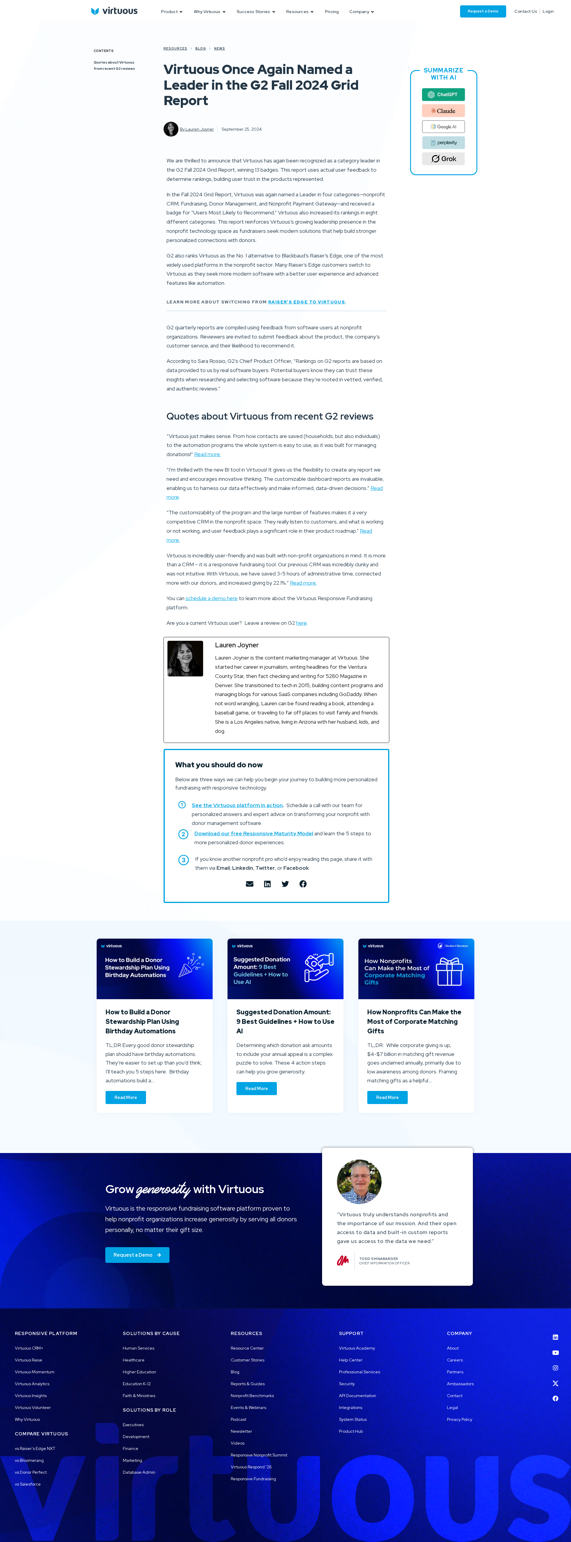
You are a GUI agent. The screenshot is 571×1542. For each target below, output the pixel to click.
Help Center (351, 1360)
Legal (452, 1407)
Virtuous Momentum (34, 1372)
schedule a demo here (212, 598)
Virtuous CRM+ (29, 1348)
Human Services (138, 1348)
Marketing (132, 1460)
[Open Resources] (312, 12)
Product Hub (351, 1431)
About (453, 1348)
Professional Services (359, 1372)
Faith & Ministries (139, 1395)
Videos (237, 1443)
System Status (353, 1419)
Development (136, 1436)
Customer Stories (247, 1360)
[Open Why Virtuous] (224, 12)
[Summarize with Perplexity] (444, 142)
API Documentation (357, 1395)
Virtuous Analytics (32, 1383)
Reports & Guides (248, 1383)
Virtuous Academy (357, 1348)
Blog (235, 1372)
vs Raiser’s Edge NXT (35, 1448)
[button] (249, 884)
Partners (455, 1372)
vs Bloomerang (29, 1460)
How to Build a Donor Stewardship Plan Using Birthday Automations (142, 1021)
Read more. (207, 454)
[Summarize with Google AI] (444, 126)
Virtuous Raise (28, 1360)
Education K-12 (137, 1383)
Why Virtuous (27, 1419)
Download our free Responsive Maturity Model (253, 833)
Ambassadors (460, 1383)
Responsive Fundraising (253, 1478)
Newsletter (241, 1431)
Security (347, 1383)
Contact (454, 1395)
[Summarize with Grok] (444, 158)
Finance (130, 1448)
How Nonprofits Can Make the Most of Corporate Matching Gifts (414, 1021)
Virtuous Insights (31, 1395)
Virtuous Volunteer (33, 1407)
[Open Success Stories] (274, 12)
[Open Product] (181, 12)
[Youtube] (556, 1349)
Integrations (350, 1407)
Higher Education (139, 1372)
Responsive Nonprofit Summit (259, 1455)
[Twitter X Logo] (556, 1380)
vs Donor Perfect (31, 1472)
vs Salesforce (28, 1484)
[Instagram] (556, 1364)
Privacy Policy (459, 1419)
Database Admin (139, 1472)
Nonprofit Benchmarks (252, 1395)
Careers (455, 1360)
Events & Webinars (248, 1407)
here (301, 622)
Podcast (238, 1419)
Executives (133, 1424)
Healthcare (134, 1360)
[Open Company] (373, 12)
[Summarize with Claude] (444, 110)
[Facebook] (556, 1395)
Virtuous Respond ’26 (251, 1467)
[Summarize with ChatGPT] (444, 94)
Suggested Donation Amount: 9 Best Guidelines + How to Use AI (285, 1021)
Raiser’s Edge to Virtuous (306, 302)
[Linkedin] (556, 1334)
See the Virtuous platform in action (237, 805)
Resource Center (247, 1348)
